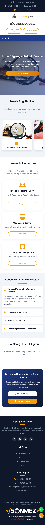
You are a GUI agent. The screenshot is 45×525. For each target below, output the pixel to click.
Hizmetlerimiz (24, 453)
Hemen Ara (24, 73)
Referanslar (24, 461)
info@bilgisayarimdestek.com (24, 487)
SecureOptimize (18, 519)
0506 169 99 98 (32, 31)
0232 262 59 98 (15, 31)
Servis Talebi (23, 79)
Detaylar (22, 204)
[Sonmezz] (22, 513)
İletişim (24, 465)
